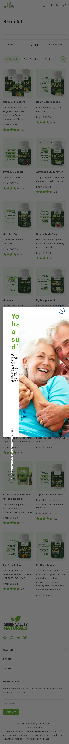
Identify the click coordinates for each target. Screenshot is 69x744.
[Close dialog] (62, 311)
